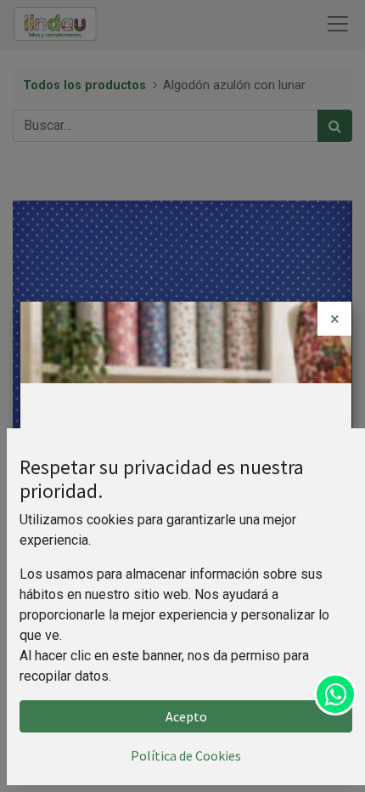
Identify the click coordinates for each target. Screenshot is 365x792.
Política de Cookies (186, 755)
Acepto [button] (186, 716)
